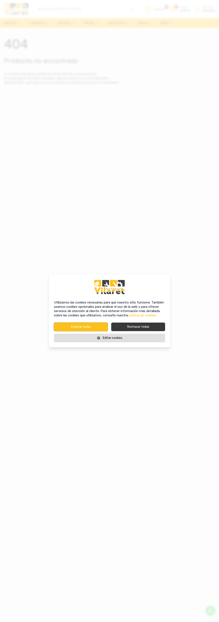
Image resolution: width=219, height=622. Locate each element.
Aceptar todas (81, 327)
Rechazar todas (138, 327)
